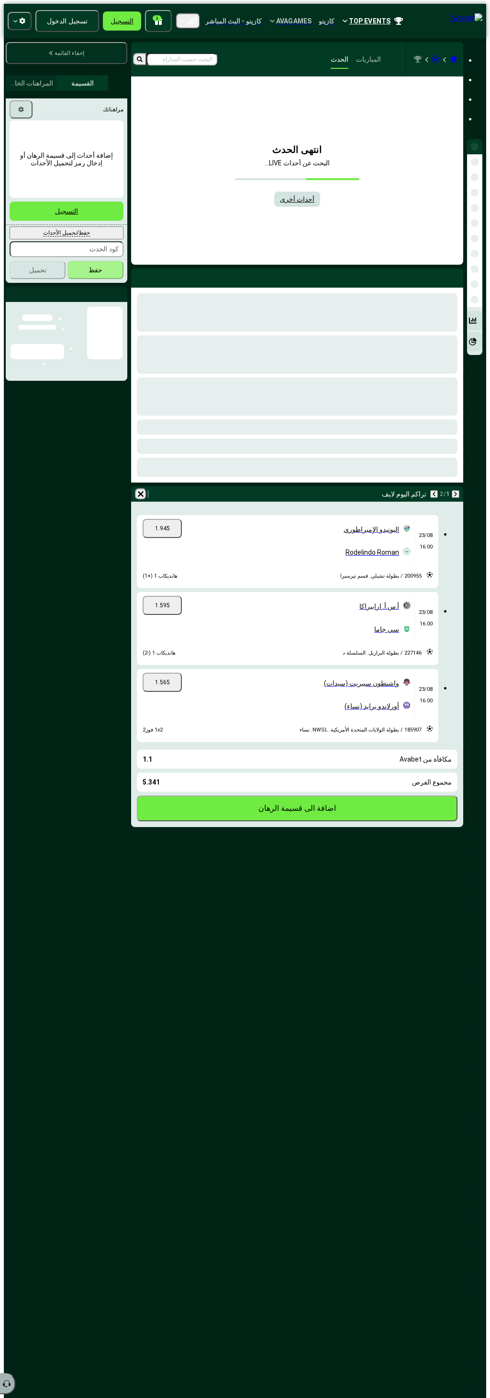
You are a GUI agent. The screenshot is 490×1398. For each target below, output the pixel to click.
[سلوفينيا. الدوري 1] (417, 59)
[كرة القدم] (435, 59)
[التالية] (434, 494)
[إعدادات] (21, 109)
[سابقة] (455, 494)
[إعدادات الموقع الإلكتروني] (20, 21)
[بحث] (139, 59)
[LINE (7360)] (453, 59)
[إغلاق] (13, 302)
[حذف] (140, 494)
